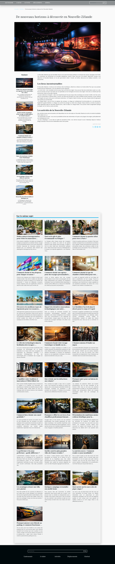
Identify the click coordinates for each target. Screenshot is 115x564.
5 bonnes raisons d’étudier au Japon (83, 344)
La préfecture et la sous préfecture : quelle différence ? (28, 452)
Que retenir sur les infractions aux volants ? (56, 380)
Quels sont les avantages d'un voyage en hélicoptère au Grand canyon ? (24, 114)
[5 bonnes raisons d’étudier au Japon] (85, 333)
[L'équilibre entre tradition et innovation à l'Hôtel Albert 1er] (30, 369)
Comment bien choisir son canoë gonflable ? (29, 416)
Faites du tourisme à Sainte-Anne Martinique (24, 156)
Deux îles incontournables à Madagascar (24, 197)
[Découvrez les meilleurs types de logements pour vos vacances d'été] (30, 297)
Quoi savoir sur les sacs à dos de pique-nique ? (84, 488)
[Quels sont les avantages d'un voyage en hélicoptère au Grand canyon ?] (24, 106)
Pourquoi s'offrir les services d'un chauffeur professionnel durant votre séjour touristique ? (57, 417)
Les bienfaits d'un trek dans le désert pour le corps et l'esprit (83, 308)
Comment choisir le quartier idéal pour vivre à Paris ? (85, 237)
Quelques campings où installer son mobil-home (56, 488)
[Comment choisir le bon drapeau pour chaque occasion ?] (30, 263)
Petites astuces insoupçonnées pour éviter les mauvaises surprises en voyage (28, 238)
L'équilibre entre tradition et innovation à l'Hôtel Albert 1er (28, 380)
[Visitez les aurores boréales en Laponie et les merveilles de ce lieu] (24, 83)
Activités (27, 2)
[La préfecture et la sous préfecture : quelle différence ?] (30, 441)
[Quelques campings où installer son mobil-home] (57, 477)
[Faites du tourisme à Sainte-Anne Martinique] (24, 149)
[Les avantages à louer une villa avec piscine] (24, 170)
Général (47, 2)
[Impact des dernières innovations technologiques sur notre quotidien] (57, 297)
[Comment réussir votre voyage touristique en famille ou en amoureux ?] (57, 333)
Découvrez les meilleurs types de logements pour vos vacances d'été (29, 309)
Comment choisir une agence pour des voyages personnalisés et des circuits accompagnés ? (57, 274)
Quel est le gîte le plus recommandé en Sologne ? (54, 237)
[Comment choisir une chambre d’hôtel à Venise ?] (24, 129)
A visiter (18, 2)
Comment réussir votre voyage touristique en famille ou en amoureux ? (56, 345)
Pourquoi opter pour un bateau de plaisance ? (85, 380)
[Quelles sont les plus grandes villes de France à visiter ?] (57, 441)
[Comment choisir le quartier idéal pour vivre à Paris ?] (85, 227)
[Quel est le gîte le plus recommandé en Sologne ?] (57, 227)
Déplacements (37, 2)
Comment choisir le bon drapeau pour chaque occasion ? (29, 273)
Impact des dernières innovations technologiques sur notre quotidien (57, 309)
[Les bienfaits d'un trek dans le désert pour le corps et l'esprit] (85, 297)
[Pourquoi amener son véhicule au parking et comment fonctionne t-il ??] (30, 513)
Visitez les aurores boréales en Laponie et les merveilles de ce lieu (24, 91)
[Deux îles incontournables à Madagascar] (24, 190)
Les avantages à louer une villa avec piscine (24, 177)
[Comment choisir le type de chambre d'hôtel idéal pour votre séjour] (85, 263)
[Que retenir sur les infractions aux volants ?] (57, 369)
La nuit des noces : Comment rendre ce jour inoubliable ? (83, 452)
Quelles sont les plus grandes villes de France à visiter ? (56, 452)
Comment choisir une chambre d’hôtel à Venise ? (25, 136)
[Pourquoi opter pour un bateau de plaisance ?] (85, 369)
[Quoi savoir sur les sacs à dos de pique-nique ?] (85, 477)
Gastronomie (9, 2)
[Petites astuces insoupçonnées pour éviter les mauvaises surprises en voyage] (30, 227)
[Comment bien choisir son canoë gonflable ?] (30, 405)
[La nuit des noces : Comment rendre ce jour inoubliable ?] (85, 441)
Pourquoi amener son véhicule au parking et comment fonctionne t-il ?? (29, 525)
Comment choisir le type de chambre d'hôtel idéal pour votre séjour (84, 274)
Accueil (16, 9)
